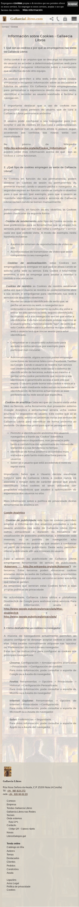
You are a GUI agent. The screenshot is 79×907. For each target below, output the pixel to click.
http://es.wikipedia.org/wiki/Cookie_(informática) (35, 148)
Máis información (33, 10)
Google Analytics (14, 512)
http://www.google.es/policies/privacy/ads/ (30, 616)
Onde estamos (14, 818)
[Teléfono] (58, 19)
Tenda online (13, 843)
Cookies (14, 27)
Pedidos (11, 866)
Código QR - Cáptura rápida (22, 829)
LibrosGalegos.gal (16, 836)
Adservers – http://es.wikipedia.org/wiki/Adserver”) (38, 566)
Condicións (13, 869)
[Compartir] (52, 19)
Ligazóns (11, 880)
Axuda (10, 873)
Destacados (13, 858)
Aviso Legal (13, 883)
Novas (10, 832)
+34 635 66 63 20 (18, 794)
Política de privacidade (18, 886)
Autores (11, 851)
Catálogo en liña (15, 847)
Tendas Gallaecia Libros (19, 808)
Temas (10, 854)
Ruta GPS (13, 822)
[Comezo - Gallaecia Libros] (4, 19)
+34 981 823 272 (16, 790)
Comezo (5, 27)
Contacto (11, 825)
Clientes (11, 862)
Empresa (11, 804)
